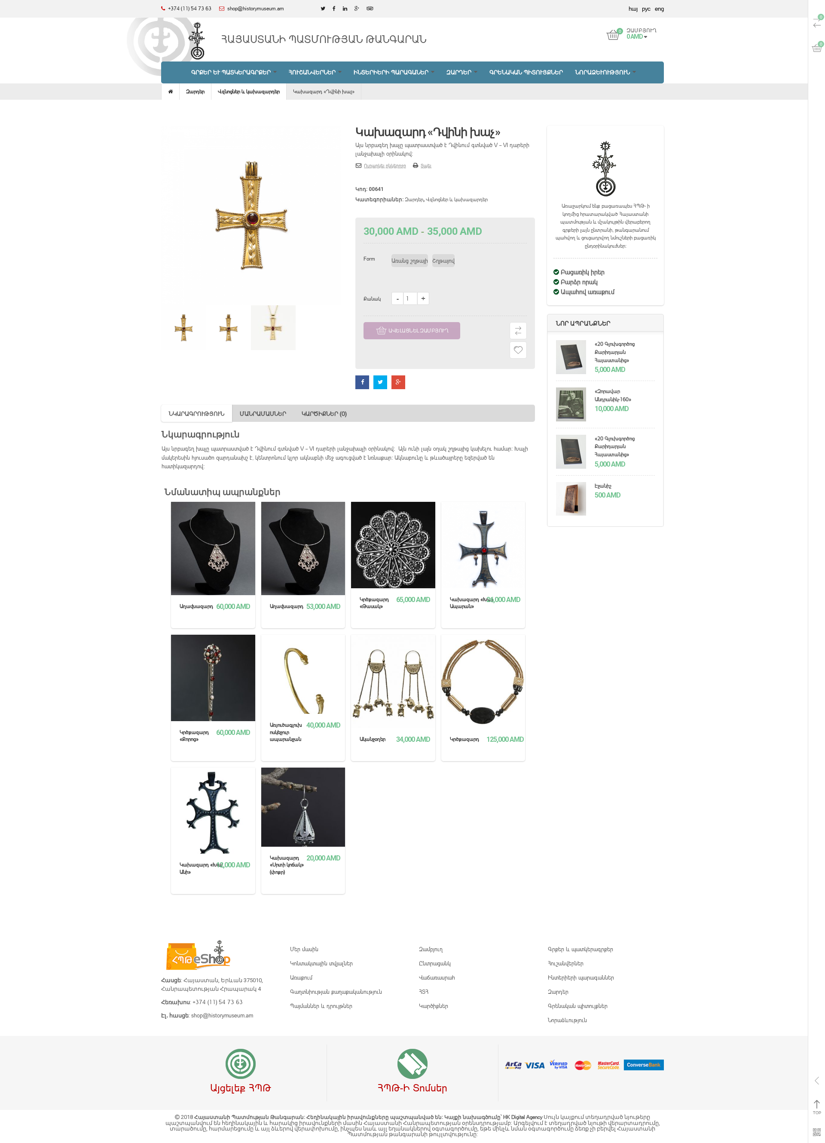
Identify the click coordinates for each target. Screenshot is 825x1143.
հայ (633, 8)
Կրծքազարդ (464, 739)
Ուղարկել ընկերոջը (385, 166)
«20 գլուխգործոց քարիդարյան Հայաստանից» (615, 352)
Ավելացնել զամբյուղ (418, 331)
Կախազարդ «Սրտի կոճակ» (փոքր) (287, 864)
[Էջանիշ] (571, 500)
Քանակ (372, 298)
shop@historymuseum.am (222, 1015)
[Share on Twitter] (380, 381)
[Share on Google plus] (398, 381)
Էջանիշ (603, 485)
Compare (518, 330)
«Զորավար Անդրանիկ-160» (613, 395)
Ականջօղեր (372, 739)
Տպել (426, 166)
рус (646, 8)
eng (659, 8)
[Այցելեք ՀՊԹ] (241, 1064)
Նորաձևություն (567, 1020)
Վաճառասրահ (437, 977)
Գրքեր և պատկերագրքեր (580, 949)
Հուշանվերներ (566, 963)
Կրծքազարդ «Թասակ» (374, 603)
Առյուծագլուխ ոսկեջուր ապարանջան (286, 732)
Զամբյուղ (431, 949)
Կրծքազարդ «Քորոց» (194, 736)
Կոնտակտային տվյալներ (321, 963)
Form (369, 258)
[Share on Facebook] (362, 381)
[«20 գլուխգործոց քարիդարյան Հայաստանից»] (571, 358)
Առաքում (301, 977)
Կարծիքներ (433, 1005)
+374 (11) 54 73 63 (217, 1002)
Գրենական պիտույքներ (578, 1005)
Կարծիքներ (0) (324, 413)
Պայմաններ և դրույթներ (321, 1005)
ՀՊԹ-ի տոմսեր (412, 1087)
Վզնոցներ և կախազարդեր (249, 91)
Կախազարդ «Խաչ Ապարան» (471, 603)
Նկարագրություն (196, 413)
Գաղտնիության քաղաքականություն (336, 991)
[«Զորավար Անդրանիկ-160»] (571, 405)
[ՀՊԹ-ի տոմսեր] (412, 1064)
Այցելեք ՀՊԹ (240, 1087)
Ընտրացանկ (435, 963)
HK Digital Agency (523, 1117)
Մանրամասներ (263, 413)
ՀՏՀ (423, 991)
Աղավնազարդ (196, 606)
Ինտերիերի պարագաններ (581, 977)
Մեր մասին (304, 949)
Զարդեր (195, 91)
